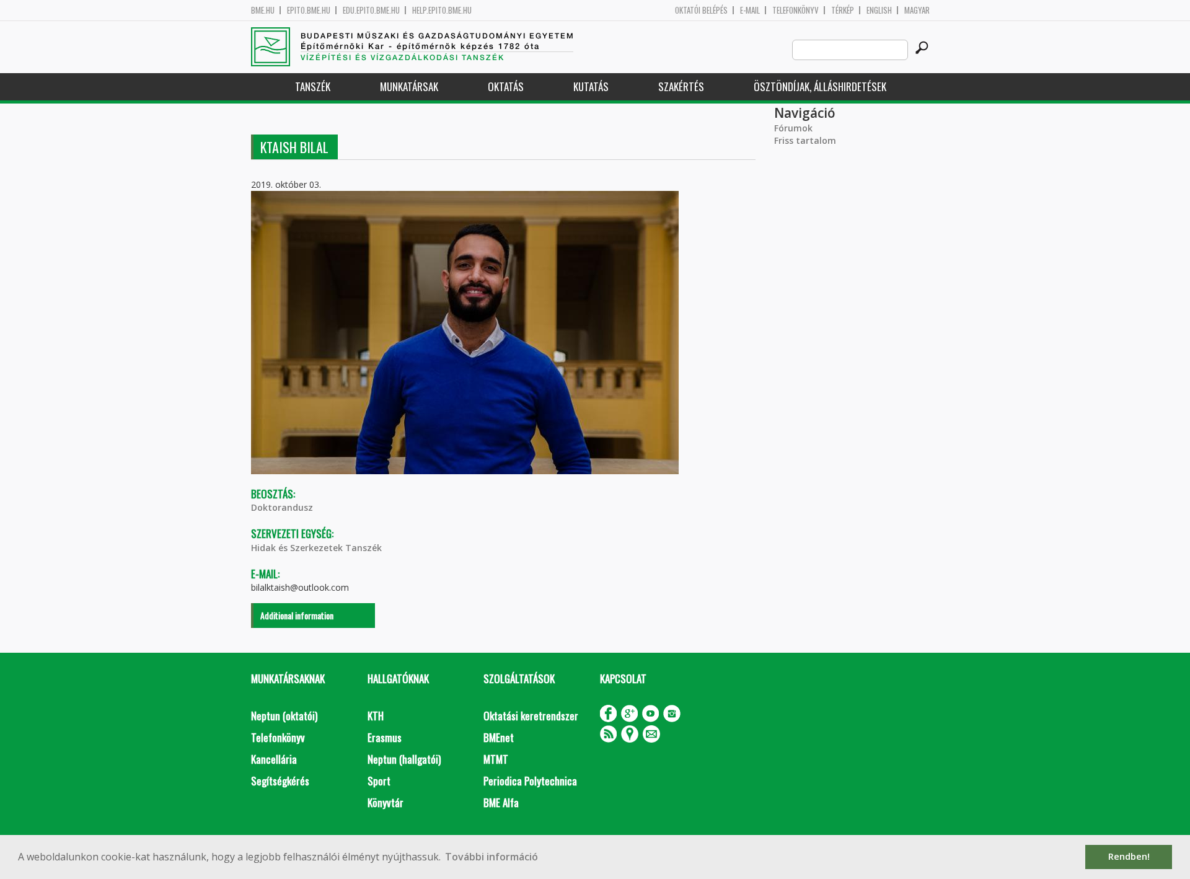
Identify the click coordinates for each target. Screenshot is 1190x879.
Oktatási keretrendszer (530, 715)
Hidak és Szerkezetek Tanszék (316, 548)
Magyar (917, 10)
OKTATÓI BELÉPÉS (701, 10)
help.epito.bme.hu (442, 10)
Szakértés (681, 86)
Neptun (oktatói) (284, 715)
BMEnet (498, 737)
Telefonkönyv (795, 10)
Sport (379, 780)
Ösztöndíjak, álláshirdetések (820, 86)
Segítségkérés (280, 780)
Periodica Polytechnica (530, 780)
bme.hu (263, 10)
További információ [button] (491, 857)
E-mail (750, 10)
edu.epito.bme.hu (371, 10)
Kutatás (591, 86)
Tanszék (312, 86)
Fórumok (793, 128)
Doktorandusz (282, 507)
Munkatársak (409, 86)
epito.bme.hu (308, 10)
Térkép (842, 10)
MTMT (495, 759)
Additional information (296, 615)
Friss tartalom (805, 140)
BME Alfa (501, 802)
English (879, 10)
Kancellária (274, 759)
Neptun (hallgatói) (404, 759)
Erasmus (385, 737)
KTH (376, 715)
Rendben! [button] (1129, 856)
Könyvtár (385, 802)
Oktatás (506, 86)
